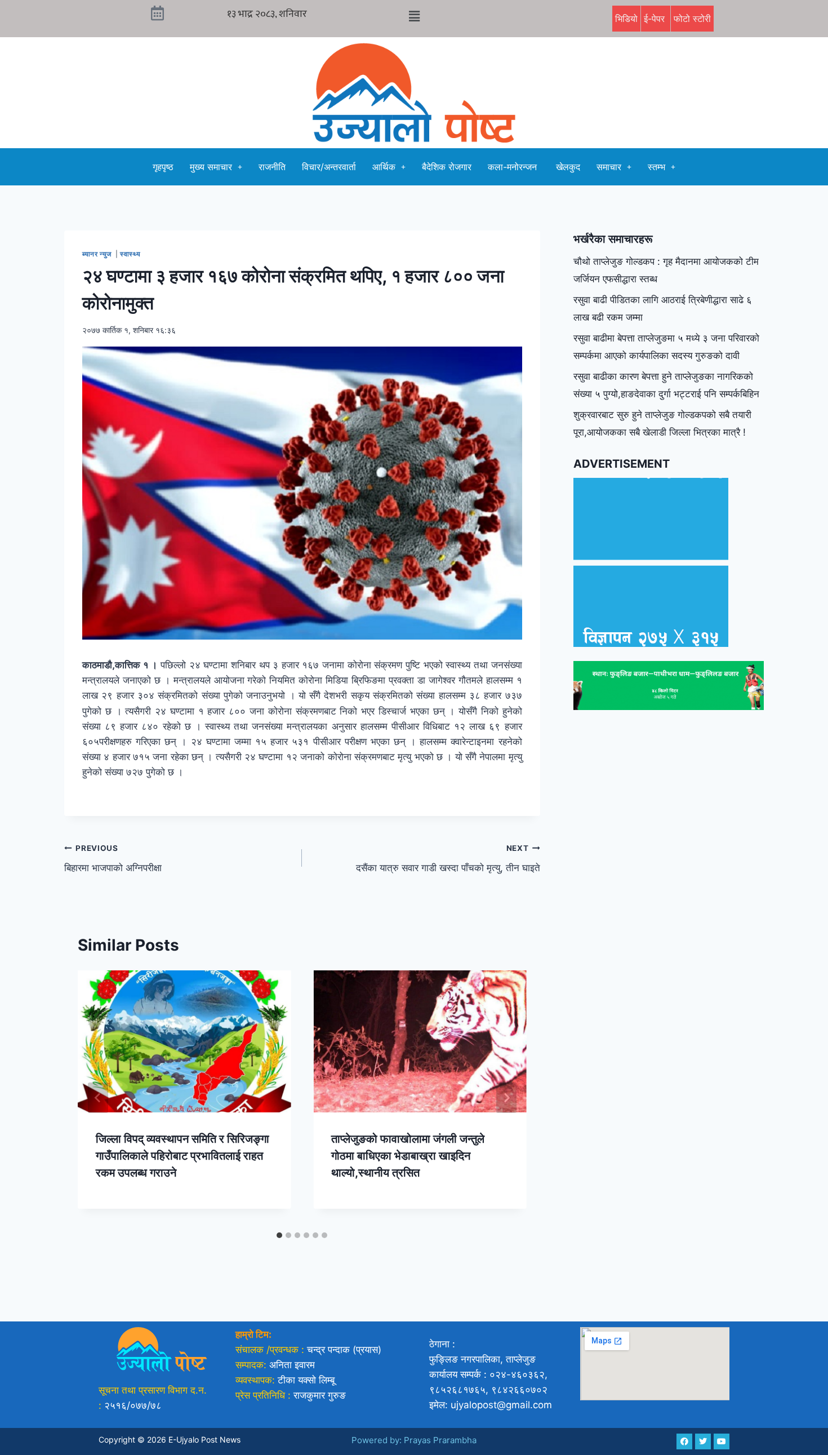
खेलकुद (568, 166)
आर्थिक (383, 166)
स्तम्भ (656, 166)
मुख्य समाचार (211, 166)
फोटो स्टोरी (692, 18)
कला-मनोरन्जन (514, 166)
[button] (414, 16)
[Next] (506, 1098)
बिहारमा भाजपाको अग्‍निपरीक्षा (113, 858)
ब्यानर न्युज (97, 254)
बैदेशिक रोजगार (446, 166)
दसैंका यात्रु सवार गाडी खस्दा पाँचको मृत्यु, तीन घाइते (448, 858)
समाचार (608, 166)
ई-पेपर (655, 18)
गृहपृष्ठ (163, 166)
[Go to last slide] (98, 1098)
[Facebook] (684, 1441)
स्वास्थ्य (131, 254)
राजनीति (272, 166)
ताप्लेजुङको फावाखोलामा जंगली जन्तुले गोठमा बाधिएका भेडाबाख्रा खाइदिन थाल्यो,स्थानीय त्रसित (407, 1155)
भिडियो (626, 18)
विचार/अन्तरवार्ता (329, 166)
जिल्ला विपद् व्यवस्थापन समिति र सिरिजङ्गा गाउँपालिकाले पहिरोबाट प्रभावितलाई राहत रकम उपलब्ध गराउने (182, 1155)
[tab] (279, 1235)
